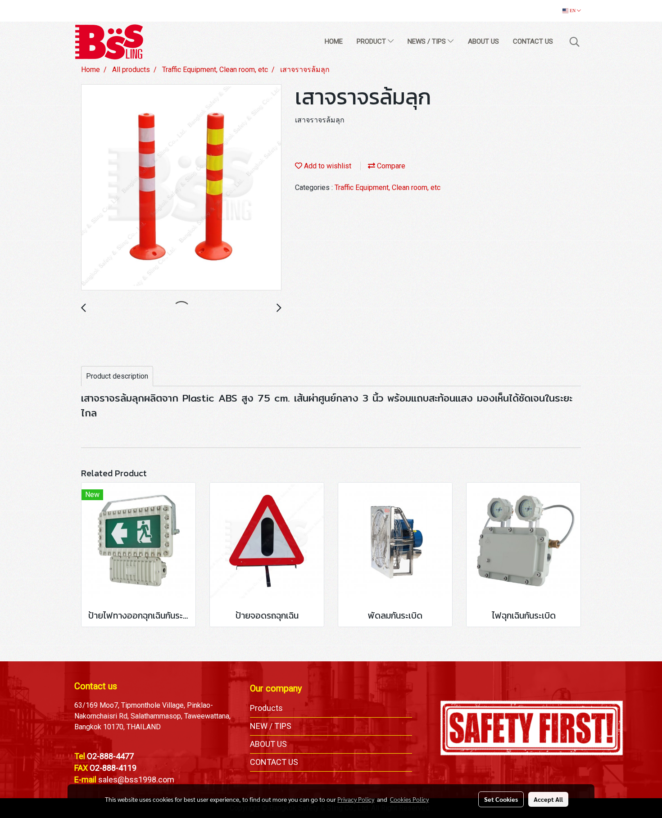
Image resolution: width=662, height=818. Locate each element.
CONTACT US (533, 41)
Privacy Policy (355, 799)
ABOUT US (483, 41)
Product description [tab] (117, 376)
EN (572, 10)
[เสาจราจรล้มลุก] (181, 188)
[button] (575, 41)
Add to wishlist (326, 166)
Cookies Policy (409, 799)
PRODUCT (372, 41)
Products (266, 708)
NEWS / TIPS (428, 41)
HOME (334, 41)
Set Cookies (501, 799)
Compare (390, 166)
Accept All (548, 799)
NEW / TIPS (270, 726)
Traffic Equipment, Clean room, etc (387, 187)
